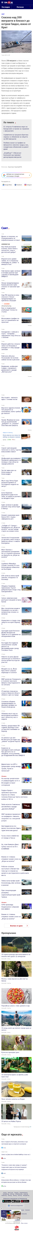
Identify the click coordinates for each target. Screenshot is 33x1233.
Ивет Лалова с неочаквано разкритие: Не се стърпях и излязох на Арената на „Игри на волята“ (10, 553)
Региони (20, 7)
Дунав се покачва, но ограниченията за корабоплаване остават (10, 238)
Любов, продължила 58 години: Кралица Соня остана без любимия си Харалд (10, 728)
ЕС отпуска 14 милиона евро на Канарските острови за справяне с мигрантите (16, 129)
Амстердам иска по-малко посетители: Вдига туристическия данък (11, 828)
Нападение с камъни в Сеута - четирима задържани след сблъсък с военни (11, 334)
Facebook (19, 185)
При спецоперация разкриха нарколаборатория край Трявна (10, 893)
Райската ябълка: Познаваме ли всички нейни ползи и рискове (10, 358)
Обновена (3, 776)
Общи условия (24, 1223)
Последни (6, 7)
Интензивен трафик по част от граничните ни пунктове (10, 320)
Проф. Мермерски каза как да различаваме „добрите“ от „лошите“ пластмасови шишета (10, 422)
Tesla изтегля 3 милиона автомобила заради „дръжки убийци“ (10, 806)
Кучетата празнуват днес (10, 1052)
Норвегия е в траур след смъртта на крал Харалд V (10, 622)
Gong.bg (16, 1192)
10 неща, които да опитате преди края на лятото (16, 1029)
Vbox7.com (10, 1192)
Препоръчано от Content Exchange (22, 1126)
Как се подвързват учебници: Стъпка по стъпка (9, 310)
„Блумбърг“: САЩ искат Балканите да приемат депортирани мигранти (12, 155)
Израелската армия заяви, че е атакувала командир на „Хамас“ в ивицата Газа (10, 261)
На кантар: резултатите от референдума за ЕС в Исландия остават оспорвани (10, 781)
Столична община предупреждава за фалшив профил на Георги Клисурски (9, 704)
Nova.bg (20, 1195)
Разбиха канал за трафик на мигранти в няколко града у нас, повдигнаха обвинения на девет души (16, 146)
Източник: (4, 167)
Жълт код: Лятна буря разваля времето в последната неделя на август (9, 483)
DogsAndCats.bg (23, 1192)
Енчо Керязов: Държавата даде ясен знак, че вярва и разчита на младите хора (11, 495)
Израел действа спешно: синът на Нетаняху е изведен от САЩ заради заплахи (10, 346)
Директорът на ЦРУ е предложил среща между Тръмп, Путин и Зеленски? (11, 767)
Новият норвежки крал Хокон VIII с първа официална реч (10, 517)
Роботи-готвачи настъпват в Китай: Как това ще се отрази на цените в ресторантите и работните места (15, 871)
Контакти (27, 1210)
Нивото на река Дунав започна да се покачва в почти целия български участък (10, 659)
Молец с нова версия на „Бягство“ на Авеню (14, 980)
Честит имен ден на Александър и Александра (8, 472)
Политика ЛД (23, 1213)
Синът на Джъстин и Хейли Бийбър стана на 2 (15, 1154)
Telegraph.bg (26, 1195)
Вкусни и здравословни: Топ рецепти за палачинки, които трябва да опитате (11, 410)
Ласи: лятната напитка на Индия (13, 1099)
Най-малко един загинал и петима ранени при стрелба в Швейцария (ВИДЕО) (11, 273)
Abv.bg (5, 1192)
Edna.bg (10, 1195)
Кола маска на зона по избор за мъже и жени (11, 437)
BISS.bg (12, 1194)
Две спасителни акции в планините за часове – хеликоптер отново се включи (10, 611)
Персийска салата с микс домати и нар (15, 1006)
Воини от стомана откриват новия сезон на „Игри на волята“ (11, 859)
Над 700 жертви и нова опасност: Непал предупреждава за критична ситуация (10, 297)
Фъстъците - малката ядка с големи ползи (9, 398)
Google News (8, 185)
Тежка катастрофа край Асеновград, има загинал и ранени (11, 883)
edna (4, 1158)
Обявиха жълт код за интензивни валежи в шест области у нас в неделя (9, 716)
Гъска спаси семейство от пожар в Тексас (10, 837)
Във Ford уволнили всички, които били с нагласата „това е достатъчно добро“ (9, 249)
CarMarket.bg (6, 1194)
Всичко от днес (16, 926)
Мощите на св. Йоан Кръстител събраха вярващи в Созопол (9, 670)
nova (4, 1148)
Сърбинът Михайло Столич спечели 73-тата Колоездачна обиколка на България (10, 566)
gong (4, 1186)
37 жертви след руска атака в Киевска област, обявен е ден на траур (10, 693)
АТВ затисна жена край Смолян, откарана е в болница (10, 577)
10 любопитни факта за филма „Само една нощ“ (14, 1076)
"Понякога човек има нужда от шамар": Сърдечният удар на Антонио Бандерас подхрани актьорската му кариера (14, 1167)
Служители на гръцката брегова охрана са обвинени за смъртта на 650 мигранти (16, 137)
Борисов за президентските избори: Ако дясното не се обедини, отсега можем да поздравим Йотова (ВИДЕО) (13, 751)
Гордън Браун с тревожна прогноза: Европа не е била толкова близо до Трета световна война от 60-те (14, 794)
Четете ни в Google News (16, 1205)
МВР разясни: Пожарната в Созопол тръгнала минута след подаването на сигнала (11, 682)
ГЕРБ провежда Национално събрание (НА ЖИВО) (10, 907)
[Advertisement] (16, 206)
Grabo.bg (26, 1194)
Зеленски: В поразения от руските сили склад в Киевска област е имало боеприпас (10, 540)
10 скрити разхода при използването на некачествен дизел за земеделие (15, 955)
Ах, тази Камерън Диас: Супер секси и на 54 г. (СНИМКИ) (10, 846)
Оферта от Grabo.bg (6, 432)
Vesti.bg (15, 1195)
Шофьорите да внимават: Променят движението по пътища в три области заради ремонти (11, 461)
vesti (4, 1173)
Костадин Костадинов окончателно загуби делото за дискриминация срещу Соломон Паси (10, 646)
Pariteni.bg (4, 1195)
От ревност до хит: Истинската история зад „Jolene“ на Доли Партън (10, 739)
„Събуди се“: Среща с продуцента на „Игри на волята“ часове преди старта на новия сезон (10, 528)
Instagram (29, 185)
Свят (4, 228)
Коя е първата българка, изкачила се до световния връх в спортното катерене (14, 1143)
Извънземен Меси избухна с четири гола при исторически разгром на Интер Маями (16, 1181)
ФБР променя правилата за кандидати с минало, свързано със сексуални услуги (10, 817)
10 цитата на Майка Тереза (11, 1121)
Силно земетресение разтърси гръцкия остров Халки (11, 600)
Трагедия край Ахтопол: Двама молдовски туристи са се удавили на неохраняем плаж (11, 633)
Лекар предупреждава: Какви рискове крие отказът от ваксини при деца (10, 285)
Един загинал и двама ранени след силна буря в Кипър (10, 506)
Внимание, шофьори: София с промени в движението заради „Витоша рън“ (9, 369)
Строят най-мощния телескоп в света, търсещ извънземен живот (11, 450)
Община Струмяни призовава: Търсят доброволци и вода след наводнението (11, 588)
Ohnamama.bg (18, 1194)
